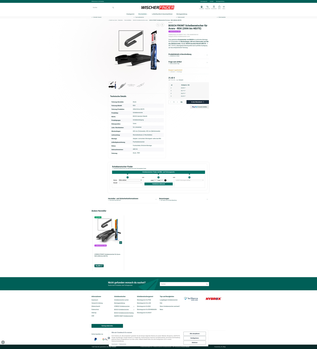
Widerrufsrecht (95, 306)
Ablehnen (194, 342)
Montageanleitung (220, 1)
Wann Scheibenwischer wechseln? (170, 306)
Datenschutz (122, 344)
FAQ (161, 303)
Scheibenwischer (138, 112)
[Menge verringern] (171, 102)
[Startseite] (157, 7)
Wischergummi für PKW (144, 300)
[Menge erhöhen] (177, 102)
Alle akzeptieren (195, 333)
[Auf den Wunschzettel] (162, 25)
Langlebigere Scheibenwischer (169, 300)
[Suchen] (113, 7)
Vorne (134, 123)
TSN (158, 180)
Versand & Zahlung (97, 303)
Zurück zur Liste (113, 20)
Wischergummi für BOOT (144, 313)
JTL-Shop (223, 346)
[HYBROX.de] (213, 298)
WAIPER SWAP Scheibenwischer (123, 316)
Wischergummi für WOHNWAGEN (147, 309)
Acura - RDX (136, 153)
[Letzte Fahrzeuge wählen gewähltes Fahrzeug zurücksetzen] (189, 180)
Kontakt (211, 1)
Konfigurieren (195, 338)
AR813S (135, 149)
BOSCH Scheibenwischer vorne (182, 36)
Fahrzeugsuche (203, 1)
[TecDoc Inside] (191, 298)
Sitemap (93, 313)
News (161, 309)
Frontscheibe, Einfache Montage (142, 145)
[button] (201, 7)
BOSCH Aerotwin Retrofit (140, 116)
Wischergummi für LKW (144, 303)
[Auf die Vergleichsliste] (158, 25)
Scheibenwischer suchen (121, 300)
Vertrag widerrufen (107, 326)
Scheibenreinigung (138, 120)
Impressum (115, 344)
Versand (181, 80)
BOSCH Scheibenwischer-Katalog (124, 313)
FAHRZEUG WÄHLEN (158, 184)
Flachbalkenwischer (138, 142)
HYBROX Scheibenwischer (122, 306)
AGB (92, 316)
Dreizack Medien (185, 346)
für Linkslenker (137, 127)
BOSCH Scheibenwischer (121, 309)
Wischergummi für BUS (144, 306)
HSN (152, 180)
